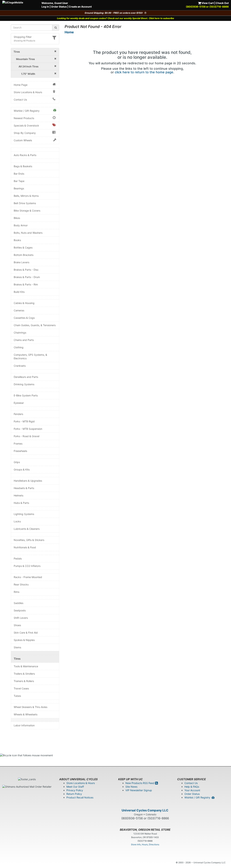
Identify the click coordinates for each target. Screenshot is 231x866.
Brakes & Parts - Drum (27, 277)
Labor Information (24, 725)
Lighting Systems (24, 514)
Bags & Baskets (23, 166)
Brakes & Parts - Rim (26, 284)
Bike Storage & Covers (27, 210)
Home (69, 32)
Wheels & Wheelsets (25, 714)
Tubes (17, 695)
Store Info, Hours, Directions (145, 844)
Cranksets (20, 365)
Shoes (17, 625)
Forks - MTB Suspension (28, 428)
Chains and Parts (24, 339)
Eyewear (19, 402)
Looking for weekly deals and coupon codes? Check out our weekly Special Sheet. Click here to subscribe (115, 18)
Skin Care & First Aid (26, 632)
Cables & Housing (24, 303)
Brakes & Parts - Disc (26, 269)
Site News (131, 786)
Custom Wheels (23, 140)
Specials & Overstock (26, 125)
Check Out (222, 3)
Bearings (19, 188)
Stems (17, 647)
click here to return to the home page (144, 72)
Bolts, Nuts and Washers (28, 232)
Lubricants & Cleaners (27, 528)
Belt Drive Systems (25, 203)
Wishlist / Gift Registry (27, 110)
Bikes (17, 217)
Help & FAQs (191, 786)
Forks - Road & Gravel (26, 436)
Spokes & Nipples (24, 639)
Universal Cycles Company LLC (145, 810)
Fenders (18, 414)
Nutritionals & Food (25, 547)
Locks (17, 521)
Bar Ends (19, 173)
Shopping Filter (23, 36)
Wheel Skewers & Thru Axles (30, 707)
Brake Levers (21, 262)
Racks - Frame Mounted (28, 577)
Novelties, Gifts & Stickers (29, 539)
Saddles (18, 603)
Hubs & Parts (21, 502)
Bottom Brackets (23, 254)
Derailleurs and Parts (26, 376)
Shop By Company (25, 132)
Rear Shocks (21, 584)
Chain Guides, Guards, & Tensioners (35, 325)
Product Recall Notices (79, 797)
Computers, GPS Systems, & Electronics (30, 356)
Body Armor (21, 225)
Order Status (59, 6)
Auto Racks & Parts (25, 155)
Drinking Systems (24, 384)
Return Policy (74, 793)
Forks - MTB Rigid (24, 421)
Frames (18, 443)
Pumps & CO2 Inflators (27, 565)
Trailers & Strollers (24, 673)
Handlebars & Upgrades (28, 480)
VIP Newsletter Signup (138, 790)
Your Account (192, 790)
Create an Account (80, 6)
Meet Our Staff (75, 786)
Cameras (19, 310)
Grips (17, 462)
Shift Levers (21, 617)
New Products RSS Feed (140, 783)
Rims (16, 591)
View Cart (207, 3)
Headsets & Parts (24, 488)
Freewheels (20, 450)
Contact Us (20, 99)
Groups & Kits (22, 469)
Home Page (20, 84)
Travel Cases (21, 688)
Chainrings (20, 332)
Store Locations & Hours (28, 92)
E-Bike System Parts (26, 395)
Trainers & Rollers (24, 681)
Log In (45, 6)
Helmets (18, 495)
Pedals (18, 558)
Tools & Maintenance (26, 666)
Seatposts (20, 610)
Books (17, 240)
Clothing (18, 347)
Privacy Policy (74, 790)
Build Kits (19, 291)
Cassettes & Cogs (24, 317)
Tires (17, 658)
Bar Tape (19, 181)
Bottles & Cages (23, 247)
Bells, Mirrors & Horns (26, 195)
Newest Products (24, 118)
